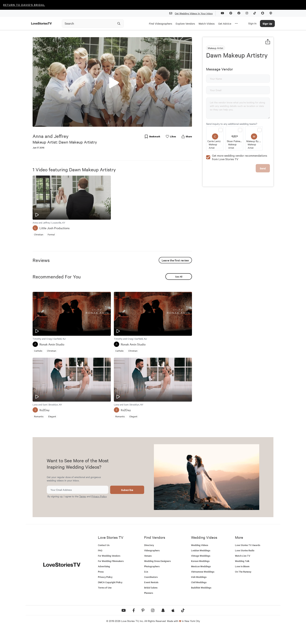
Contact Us (103, 545)
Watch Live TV (242, 555)
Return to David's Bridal (24, 5)
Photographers (152, 566)
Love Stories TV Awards (247, 545)
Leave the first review (175, 260)
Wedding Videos (199, 545)
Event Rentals (151, 582)
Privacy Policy (98, 496)
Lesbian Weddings (200, 550)
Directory (149, 545)
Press (101, 571)
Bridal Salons (150, 587)
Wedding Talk (242, 561)
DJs (146, 571)
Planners (148, 592)
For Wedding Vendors (109, 555)
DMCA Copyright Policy (110, 582)
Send (263, 168)
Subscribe (127, 490)
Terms (82, 496)
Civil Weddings (198, 582)
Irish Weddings (198, 577)
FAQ (100, 550)
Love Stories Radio (244, 550)
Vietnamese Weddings (202, 571)
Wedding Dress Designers (157, 561)
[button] (112, 82)
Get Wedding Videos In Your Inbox (194, 13)
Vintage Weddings (200, 555)
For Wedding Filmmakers (111, 561)
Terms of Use (105, 587)
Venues (148, 555)
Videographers (152, 550)
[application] (112, 82)
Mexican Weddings (201, 566)
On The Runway (243, 571)
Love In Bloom (242, 566)
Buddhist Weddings (201, 587)
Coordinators (151, 577)
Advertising (104, 566)
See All (178, 276)
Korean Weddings (200, 561)
